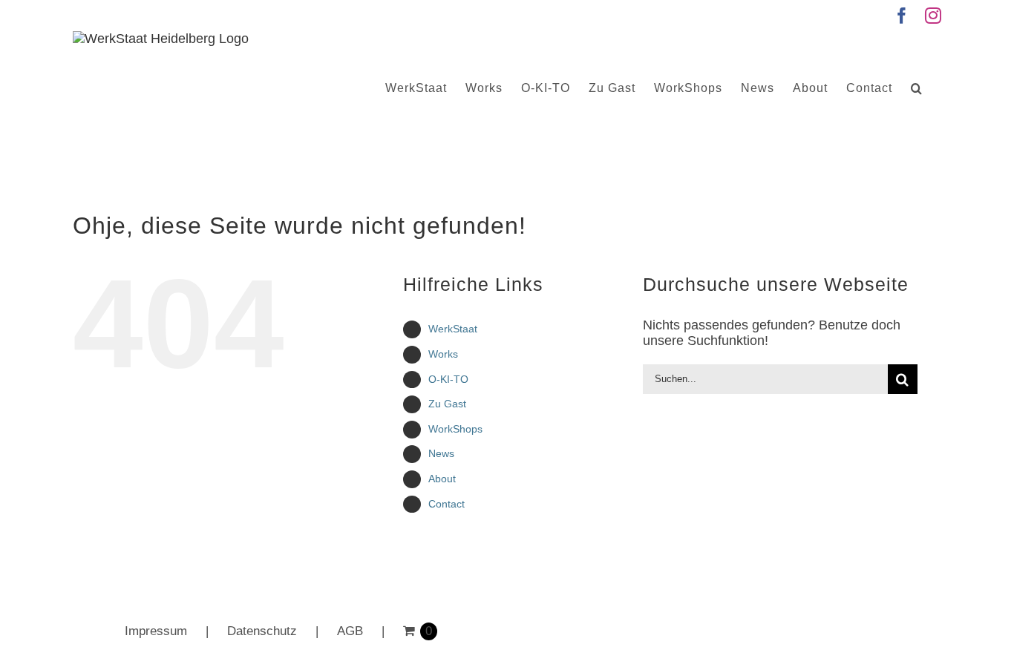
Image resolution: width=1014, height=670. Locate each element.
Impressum (156, 631)
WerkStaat (452, 329)
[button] (917, 88)
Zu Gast (447, 404)
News (441, 453)
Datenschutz (262, 631)
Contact (446, 504)
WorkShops (455, 429)
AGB (350, 631)
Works (443, 354)
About (442, 479)
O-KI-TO (448, 379)
